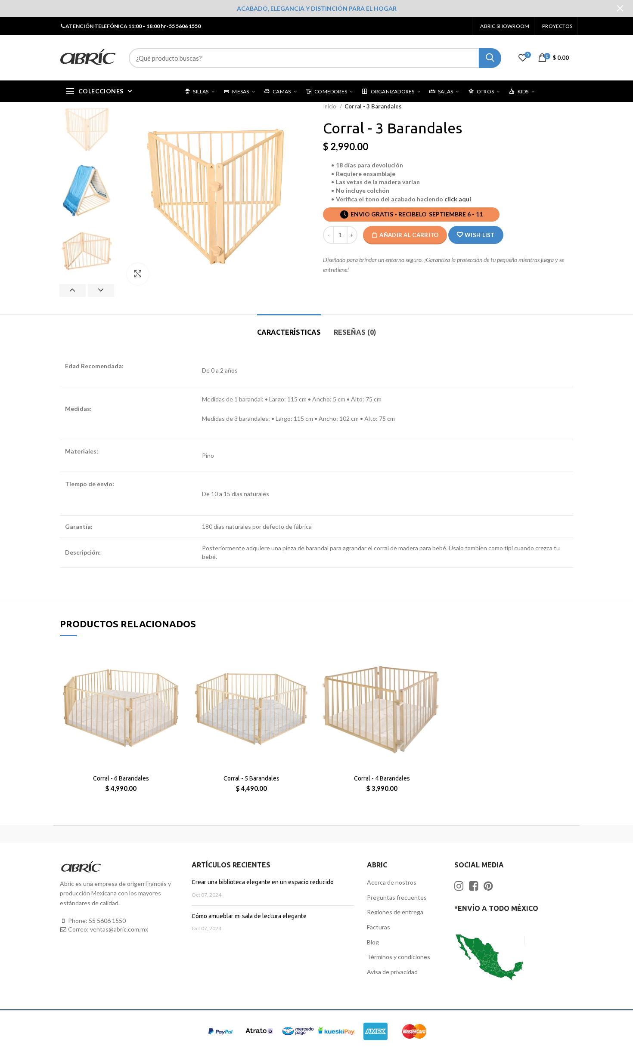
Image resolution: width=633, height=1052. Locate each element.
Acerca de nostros (391, 882)
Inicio (330, 106)
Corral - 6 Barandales (121, 778)
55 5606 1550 (107, 920)
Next (101, 290)
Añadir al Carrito (408, 234)
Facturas (378, 927)
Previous (72, 290)
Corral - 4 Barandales (382, 778)
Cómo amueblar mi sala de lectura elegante (249, 916)
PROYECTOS (557, 26)
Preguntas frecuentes (397, 897)
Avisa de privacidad (392, 971)
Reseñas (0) (355, 332)
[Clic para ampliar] (138, 274)
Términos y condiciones (398, 956)
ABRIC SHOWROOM (504, 26)
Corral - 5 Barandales (251, 778)
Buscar (490, 58)
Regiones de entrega (395, 912)
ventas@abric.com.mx (119, 929)
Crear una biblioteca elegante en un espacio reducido (263, 882)
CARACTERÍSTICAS (289, 332)
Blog (373, 942)
